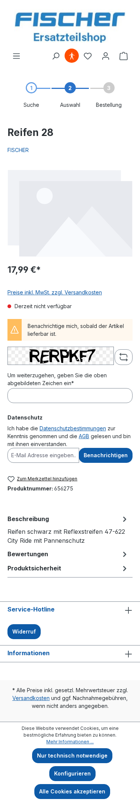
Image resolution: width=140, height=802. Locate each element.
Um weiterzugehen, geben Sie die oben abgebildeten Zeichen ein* (57, 379)
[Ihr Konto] (106, 56)
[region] (70, 213)
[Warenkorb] (124, 56)
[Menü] (16, 56)
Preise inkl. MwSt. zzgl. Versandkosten (54, 292)
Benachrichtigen (106, 455)
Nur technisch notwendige (72, 755)
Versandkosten (31, 698)
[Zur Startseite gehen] (70, 26)
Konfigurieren (72, 773)
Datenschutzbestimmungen (73, 428)
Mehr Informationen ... (70, 741)
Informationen (28, 653)
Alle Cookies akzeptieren (72, 791)
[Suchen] (56, 56)
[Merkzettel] (88, 56)
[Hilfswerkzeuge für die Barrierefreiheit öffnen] (72, 56)
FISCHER (18, 150)
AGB (84, 436)
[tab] (68, 529)
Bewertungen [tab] (27, 554)
